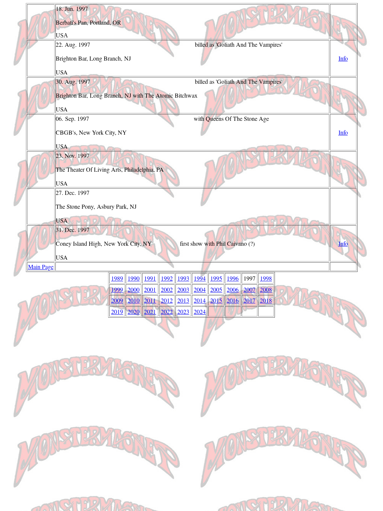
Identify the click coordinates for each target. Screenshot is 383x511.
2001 (150, 289)
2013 (183, 300)
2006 (233, 289)
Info (343, 58)
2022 (167, 311)
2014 (200, 300)
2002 (167, 289)
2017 (249, 300)
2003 (183, 289)
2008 (266, 289)
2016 (233, 300)
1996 (233, 278)
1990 (134, 278)
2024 (200, 311)
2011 (150, 300)
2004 (200, 289)
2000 (134, 289)
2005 (216, 289)
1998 (266, 278)
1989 (117, 278)
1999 (117, 289)
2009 (117, 300)
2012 (167, 300)
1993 (183, 278)
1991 (150, 278)
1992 (167, 278)
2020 (134, 311)
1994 (200, 278)
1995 (216, 278)
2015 (216, 300)
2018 (266, 300)
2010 (134, 300)
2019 (117, 311)
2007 (249, 289)
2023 (183, 311)
